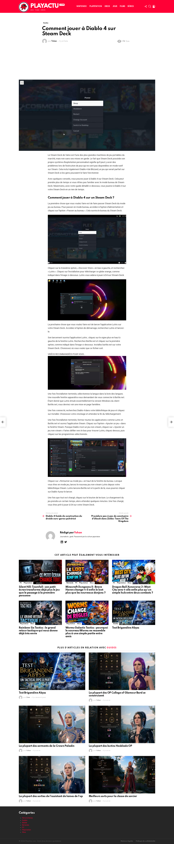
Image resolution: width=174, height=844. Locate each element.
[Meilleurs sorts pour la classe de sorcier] (122, 774)
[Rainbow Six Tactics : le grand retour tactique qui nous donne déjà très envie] (40, 613)
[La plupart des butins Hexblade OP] (122, 724)
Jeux (115, 6)
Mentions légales (127, 841)
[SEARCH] (149, 6)
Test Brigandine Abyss (125, 628)
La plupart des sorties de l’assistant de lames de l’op (51, 796)
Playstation (95, 6)
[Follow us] (145, 6)
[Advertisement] (87, 61)
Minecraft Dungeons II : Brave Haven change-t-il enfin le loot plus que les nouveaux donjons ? (85, 590)
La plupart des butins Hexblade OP (110, 746)
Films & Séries (27, 818)
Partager (22, 83)
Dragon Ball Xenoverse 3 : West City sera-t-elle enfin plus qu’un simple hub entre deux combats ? (132, 590)
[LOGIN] (153, 6)
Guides (115, 623)
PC (21, 583)
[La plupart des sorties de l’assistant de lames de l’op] (52, 774)
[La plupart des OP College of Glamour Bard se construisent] (122, 671)
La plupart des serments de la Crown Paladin (46, 746)
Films (122, 6)
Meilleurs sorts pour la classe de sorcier (113, 796)
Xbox (107, 6)
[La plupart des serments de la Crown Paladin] (52, 724)
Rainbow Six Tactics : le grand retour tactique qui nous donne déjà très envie (38, 631)
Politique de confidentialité (145, 841)
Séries (130, 6)
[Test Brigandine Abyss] (133, 613)
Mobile (24, 823)
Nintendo (81, 6)
